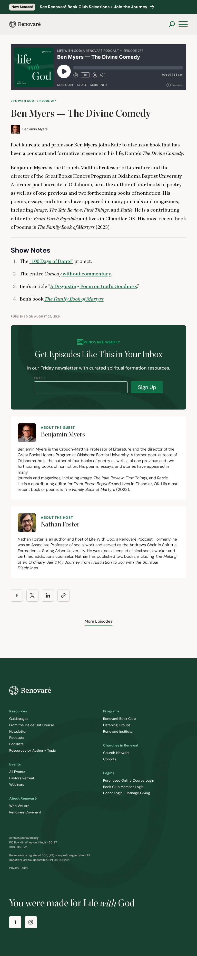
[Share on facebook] (17, 596)
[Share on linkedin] (48, 596)
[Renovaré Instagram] (31, 922)
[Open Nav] (183, 24)
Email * (40, 378)
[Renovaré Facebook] (15, 922)
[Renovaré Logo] (25, 24)
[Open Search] (171, 24)
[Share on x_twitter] (32, 596)
